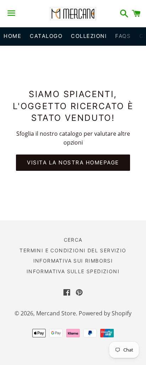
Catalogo (46, 36)
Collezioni (89, 36)
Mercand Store (56, 313)
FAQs (123, 36)
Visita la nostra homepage (73, 162)
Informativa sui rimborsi (73, 261)
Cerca (73, 240)
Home (12, 36)
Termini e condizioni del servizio (72, 250)
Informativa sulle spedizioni (73, 271)
